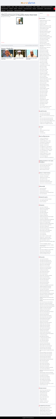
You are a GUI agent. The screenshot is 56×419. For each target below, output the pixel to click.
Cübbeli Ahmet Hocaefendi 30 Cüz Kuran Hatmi (47, 290)
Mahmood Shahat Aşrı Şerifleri (44, 84)
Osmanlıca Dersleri (40, 8)
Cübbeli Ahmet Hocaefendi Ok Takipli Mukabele (47, 223)
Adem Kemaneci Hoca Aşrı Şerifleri (45, 32)
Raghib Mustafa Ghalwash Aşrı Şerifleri (45, 55)
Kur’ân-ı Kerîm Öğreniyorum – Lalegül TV (46, 150)
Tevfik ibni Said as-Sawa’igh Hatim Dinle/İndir (46, 367)
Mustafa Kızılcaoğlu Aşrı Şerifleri (44, 88)
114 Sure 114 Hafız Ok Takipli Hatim (45, 231)
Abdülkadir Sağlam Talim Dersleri (44, 391)
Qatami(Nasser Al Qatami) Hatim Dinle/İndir (46, 294)
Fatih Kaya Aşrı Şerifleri (43, 83)
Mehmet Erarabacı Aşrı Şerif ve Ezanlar (45, 27)
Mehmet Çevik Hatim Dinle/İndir (44, 282)
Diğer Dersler (3, 10)
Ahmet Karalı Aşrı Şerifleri (43, 59)
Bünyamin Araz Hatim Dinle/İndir (44, 276)
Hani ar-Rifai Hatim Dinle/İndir (44, 340)
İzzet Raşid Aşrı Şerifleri (43, 48)
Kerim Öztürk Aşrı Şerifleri (43, 92)
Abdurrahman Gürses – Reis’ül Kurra (45, 47)
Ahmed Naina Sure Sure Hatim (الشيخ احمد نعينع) (46, 383)
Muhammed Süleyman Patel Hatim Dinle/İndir (46, 359)
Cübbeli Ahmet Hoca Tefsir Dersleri (45, 177)
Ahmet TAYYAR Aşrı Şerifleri (44, 72)
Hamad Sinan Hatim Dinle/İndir (44, 314)
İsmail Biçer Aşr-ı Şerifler (43, 23)
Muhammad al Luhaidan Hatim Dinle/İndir (46, 353)
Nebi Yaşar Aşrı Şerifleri (43, 66)
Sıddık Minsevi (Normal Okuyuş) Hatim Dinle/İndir (47, 306)
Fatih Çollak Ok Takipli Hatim (44, 212)
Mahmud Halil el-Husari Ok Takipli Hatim (46, 230)
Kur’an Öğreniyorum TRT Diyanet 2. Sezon (46, 149)
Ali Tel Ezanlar (42, 131)
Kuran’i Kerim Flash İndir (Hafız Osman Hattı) (46, 119)
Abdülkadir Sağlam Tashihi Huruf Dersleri (46, 410)
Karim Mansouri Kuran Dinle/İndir (45, 376)
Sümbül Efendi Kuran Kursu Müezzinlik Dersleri (47, 192)
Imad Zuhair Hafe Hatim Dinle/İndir (45, 343)
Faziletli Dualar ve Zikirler (27, 8)
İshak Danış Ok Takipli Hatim (44, 209)
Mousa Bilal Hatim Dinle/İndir (44, 375)
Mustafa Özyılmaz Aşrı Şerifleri (44, 81)
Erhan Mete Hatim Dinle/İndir (44, 283)
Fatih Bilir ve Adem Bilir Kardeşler (44, 74)
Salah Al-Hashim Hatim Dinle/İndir (45, 364)
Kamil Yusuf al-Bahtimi (43, 76)
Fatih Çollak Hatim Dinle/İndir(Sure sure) (46, 261)
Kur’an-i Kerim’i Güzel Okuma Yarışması (45, 106)
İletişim (24, 10)
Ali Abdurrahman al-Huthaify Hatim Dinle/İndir (47, 333)
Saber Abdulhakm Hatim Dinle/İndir (45, 379)
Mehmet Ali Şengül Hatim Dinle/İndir (45, 278)
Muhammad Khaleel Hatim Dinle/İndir (45, 357)
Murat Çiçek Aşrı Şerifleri (43, 70)
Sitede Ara (41, 13)
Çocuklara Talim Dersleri (43, 399)
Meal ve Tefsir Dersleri (4, 8)
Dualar (16, 6)
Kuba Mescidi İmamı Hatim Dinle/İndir (45, 347)
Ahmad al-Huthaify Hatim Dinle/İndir (45, 332)
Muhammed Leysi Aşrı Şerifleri (44, 52)
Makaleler (38, 6)
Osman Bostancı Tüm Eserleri (44, 102)
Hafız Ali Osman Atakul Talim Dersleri (45, 390)
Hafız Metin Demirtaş (43, 87)
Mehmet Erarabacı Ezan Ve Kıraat (45, 130)
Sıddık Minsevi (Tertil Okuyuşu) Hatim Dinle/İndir (47, 304)
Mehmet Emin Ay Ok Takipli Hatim (45, 208)
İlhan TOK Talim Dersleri (43, 398)
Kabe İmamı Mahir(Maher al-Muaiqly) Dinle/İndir (47, 293)
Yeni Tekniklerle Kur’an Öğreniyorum (45, 142)
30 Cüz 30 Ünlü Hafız (43, 233)
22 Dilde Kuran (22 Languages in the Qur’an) (46, 123)
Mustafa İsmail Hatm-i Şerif (44, 384)
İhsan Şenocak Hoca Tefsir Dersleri (45, 180)
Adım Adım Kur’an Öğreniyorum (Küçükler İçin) (47, 157)
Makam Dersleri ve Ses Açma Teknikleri (47, 6)
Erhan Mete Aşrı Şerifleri (43, 34)
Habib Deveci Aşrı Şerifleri (43, 95)
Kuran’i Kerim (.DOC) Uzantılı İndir (45, 114)
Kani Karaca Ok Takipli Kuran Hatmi (45, 253)
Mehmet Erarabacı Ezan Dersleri (44, 169)
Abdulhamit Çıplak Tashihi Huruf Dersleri (46, 407)
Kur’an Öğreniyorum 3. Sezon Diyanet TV (46, 146)
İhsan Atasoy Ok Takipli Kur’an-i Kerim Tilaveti (46, 249)
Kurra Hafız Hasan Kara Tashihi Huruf (45, 414)
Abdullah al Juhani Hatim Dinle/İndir (45, 325)
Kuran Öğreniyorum (29, 6)
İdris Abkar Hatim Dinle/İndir (44, 341)
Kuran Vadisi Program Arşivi (44, 200)
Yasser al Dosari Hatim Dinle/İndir (45, 368)
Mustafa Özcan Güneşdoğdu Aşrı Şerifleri (46, 36)
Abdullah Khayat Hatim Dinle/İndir (45, 326)
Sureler (13, 6)
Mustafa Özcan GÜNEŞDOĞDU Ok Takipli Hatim (47, 219)
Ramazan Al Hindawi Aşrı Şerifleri (44, 54)
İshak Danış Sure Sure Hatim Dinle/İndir (45, 267)
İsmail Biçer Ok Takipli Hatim (44, 215)
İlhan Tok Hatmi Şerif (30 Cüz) (44, 272)
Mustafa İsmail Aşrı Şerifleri (44, 77)
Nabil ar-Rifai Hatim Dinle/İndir (44, 360)
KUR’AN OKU (3, 6)
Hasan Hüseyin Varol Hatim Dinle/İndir (45, 263)
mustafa (9, 16)
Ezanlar (34, 6)
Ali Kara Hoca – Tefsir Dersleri (44, 176)
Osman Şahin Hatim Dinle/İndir (44, 289)
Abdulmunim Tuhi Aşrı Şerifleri (44, 80)
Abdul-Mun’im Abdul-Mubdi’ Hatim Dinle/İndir (47, 311)
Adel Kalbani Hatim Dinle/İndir (44, 330)
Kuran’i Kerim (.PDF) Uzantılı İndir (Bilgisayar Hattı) (47, 120)
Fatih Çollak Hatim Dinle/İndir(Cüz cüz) (45, 260)
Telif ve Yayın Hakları (10, 10)
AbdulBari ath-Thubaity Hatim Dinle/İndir (46, 307)
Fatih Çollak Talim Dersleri (43, 392)
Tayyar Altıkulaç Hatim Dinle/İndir (45, 271)
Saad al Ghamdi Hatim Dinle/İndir (44, 319)
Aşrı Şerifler (8, 6)
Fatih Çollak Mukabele (43, 211)
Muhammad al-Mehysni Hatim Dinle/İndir (46, 355)
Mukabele (15, 8)
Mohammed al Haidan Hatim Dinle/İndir (45, 315)
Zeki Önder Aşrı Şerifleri (43, 42)
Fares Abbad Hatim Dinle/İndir (44, 339)
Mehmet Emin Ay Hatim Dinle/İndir (45, 264)
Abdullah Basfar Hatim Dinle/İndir (45, 310)
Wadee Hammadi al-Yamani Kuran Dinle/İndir (46, 372)
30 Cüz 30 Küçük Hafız (43, 234)
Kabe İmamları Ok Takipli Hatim (44, 226)
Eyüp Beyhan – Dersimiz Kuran (44, 145)
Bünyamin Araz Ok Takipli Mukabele (45, 222)
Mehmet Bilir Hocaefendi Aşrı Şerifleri (45, 31)
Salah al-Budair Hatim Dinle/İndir (44, 363)
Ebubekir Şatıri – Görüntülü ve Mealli (45, 237)
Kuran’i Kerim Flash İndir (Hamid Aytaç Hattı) (46, 118)
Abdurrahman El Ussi (43, 98)
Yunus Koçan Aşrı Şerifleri (43, 61)
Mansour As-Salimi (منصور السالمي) (45, 107)
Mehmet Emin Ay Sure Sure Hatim (45, 265)
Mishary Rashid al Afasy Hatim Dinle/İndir (46, 317)
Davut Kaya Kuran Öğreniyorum (44, 143)
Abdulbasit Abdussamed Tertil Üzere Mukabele (46, 216)
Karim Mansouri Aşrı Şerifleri (44, 51)
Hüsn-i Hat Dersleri (21, 6)
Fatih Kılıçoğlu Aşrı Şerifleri (44, 103)
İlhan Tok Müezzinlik (43, 189)
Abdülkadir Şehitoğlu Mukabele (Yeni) (45, 252)
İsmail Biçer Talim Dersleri (43, 394)
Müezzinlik (11, 8)
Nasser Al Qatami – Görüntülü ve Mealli (45, 235)
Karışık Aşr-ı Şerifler (43, 24)
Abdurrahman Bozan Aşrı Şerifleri (44, 43)
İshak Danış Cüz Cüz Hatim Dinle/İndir (45, 268)
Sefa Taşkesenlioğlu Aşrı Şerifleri (44, 85)
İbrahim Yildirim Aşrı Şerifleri (44, 69)
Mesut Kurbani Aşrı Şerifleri (44, 91)
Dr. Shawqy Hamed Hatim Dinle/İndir (45, 337)
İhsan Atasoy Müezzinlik (43, 193)
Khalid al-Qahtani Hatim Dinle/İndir (45, 344)
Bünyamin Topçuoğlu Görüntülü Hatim (45, 220)
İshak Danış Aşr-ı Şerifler (43, 21)
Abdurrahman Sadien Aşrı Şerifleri (45, 38)
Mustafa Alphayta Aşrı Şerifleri (44, 99)
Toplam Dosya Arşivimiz (17, 10)
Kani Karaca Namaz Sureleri (44, 402)
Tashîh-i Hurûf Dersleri (47, 8)
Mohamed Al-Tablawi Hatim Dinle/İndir (45, 348)
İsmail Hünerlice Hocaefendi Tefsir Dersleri (46, 181)
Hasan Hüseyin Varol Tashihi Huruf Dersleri (46, 413)
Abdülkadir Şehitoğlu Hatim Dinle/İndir (45, 286)
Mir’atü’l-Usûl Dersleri (43, 201)
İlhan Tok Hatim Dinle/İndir (44, 274)
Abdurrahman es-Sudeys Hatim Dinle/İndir (46, 303)
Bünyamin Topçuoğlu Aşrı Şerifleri (45, 35)
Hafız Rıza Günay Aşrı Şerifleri (44, 50)
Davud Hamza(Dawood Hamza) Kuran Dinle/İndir (47, 373)
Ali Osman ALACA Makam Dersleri (45, 168)
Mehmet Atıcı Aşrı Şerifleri (43, 62)
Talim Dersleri (20, 8)
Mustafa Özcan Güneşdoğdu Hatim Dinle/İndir (46, 285)
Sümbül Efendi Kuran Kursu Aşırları (45, 65)
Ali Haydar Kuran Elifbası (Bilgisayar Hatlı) (46, 122)
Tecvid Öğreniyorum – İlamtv (44, 139)
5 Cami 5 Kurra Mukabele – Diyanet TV (45, 243)
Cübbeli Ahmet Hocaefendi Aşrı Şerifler (45, 25)
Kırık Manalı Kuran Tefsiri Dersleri (44, 174)
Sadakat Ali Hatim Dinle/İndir (44, 321)
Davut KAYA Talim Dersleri (43, 395)
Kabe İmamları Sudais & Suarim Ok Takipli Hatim (47, 227)
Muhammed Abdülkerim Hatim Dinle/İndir (46, 352)
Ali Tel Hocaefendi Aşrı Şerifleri (44, 28)
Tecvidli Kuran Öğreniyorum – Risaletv (45, 153)
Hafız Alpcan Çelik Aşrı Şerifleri (44, 58)
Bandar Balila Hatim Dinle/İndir (44, 336)
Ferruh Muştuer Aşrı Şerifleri (44, 39)
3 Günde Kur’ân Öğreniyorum (44, 138)
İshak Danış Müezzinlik (43, 188)
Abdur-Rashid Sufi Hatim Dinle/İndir (45, 328)
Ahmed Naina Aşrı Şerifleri (43, 73)
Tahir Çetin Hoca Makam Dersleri (44, 166)
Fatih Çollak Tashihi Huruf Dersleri (45, 409)
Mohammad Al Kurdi (43, 96)
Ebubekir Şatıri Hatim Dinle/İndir (44, 329)
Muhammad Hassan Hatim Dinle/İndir (45, 356)
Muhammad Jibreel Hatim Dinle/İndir (45, 318)
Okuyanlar (34, 8)
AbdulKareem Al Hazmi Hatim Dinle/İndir (46, 322)
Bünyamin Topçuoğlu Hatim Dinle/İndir (45, 287)
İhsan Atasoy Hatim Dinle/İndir (44, 279)
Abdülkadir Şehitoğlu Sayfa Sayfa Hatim (45, 238)
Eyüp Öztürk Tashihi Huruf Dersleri (45, 411)
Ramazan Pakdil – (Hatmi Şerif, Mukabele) (46, 275)
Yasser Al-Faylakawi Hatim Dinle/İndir (45, 380)
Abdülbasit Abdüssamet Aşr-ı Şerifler (45, 20)
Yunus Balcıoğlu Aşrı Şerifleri (44, 63)
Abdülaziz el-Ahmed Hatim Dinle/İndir (45, 308)
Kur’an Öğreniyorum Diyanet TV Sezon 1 (46, 147)
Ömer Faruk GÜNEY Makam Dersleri (45, 165)
